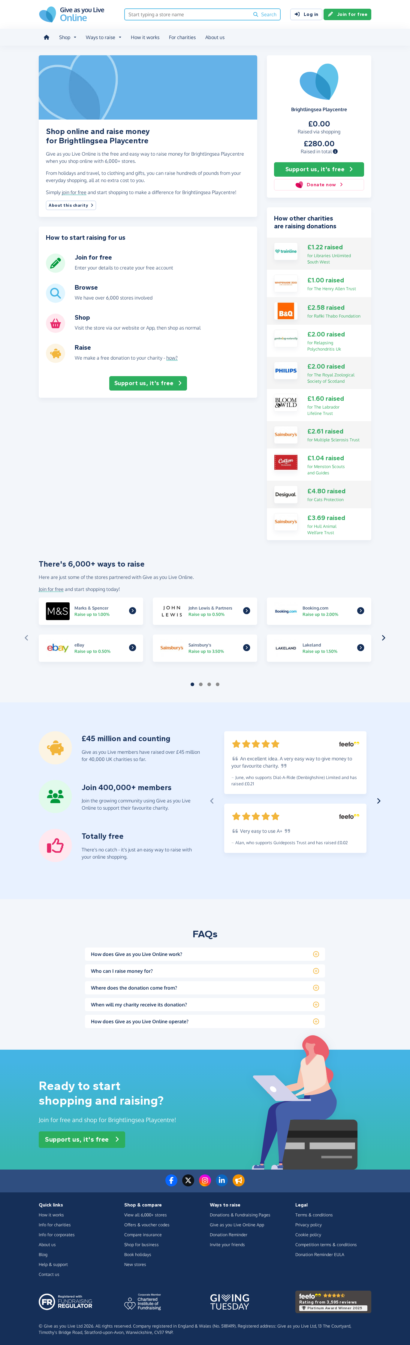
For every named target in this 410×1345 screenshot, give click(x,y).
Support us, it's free (315, 169)
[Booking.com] (360, 612)
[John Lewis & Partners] (246, 612)
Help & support (53, 1264)
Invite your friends (227, 1244)
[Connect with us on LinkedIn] (222, 1184)
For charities (182, 37)
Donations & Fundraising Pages (240, 1214)
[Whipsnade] (286, 283)
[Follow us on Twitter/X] (188, 1184)
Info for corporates (57, 1234)
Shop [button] (64, 37)
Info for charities (55, 1224)
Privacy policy (308, 1224)
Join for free (352, 14)
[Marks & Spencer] (132, 612)
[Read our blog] (239, 1184)
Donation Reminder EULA (319, 1254)
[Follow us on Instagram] (205, 1184)
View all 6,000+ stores (145, 1214)
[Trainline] (286, 251)
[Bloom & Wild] (286, 402)
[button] (335, 151)
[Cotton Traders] (286, 462)
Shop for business (141, 1244)
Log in (311, 14)
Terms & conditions (314, 1214)
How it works (145, 37)
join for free (74, 192)
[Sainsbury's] (286, 434)
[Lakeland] (360, 649)
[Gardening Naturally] (286, 338)
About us (215, 37)
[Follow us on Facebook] (171, 1184)
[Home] (46, 37)
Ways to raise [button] (100, 37)
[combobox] (187, 14)
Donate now (321, 184)
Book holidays (137, 1254)
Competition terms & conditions (326, 1244)
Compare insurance (143, 1234)
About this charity (68, 205)
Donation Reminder (228, 1234)
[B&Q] (286, 310)
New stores (135, 1264)
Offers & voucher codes (147, 1224)
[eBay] (132, 649)
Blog (43, 1254)
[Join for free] (55, 270)
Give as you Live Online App (237, 1224)
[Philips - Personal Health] (286, 370)
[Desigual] (286, 494)
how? (172, 358)
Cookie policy (308, 1234)
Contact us (49, 1274)
